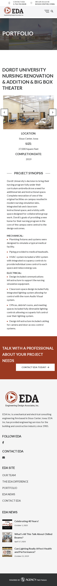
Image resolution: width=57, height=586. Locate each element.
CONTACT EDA (11, 500)
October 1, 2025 (21, 525)
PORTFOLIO (9, 488)
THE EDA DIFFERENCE (15, 481)
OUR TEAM (9, 475)
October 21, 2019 (21, 556)
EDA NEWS (8, 494)
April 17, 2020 (20, 541)
